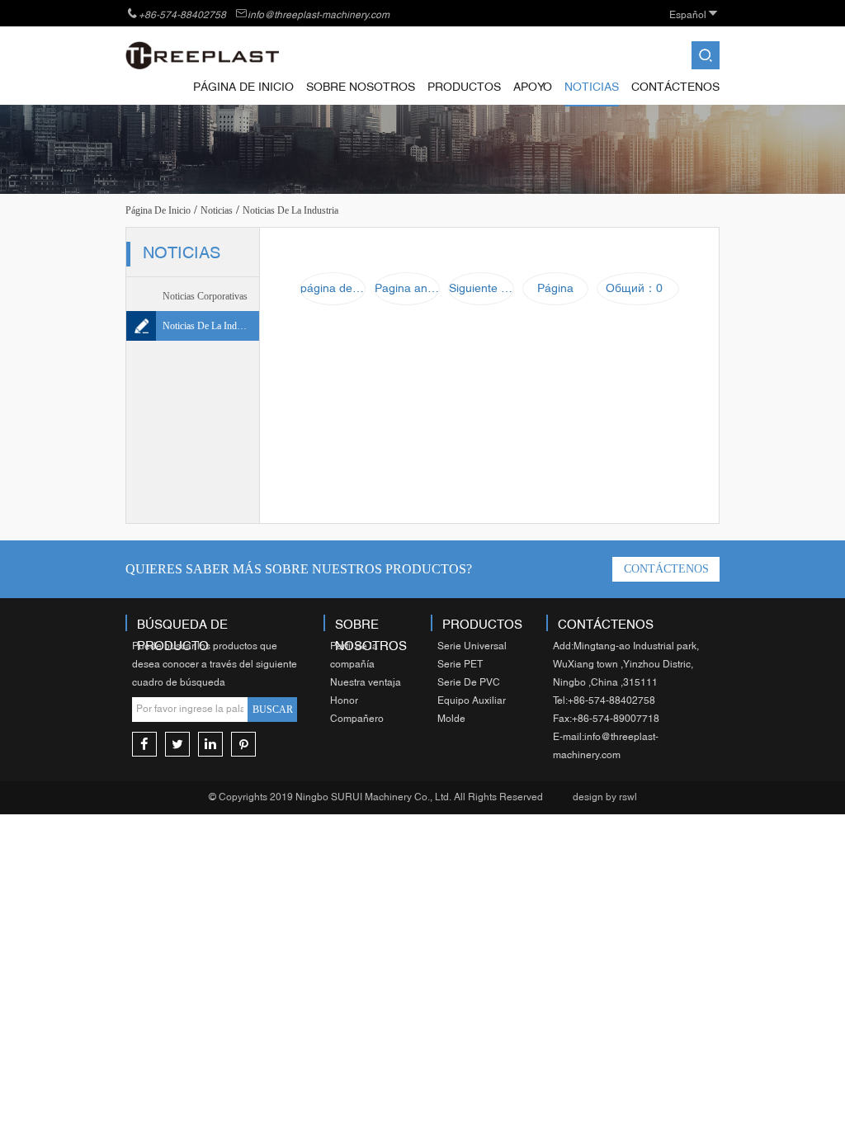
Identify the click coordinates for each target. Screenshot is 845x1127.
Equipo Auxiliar (471, 701)
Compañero (357, 719)
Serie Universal (472, 647)
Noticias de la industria (210, 326)
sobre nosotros (360, 88)
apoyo (532, 88)
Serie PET (460, 665)
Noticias (591, 88)
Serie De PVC (468, 683)
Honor (344, 701)
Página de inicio (158, 210)
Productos (464, 88)
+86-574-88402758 (182, 16)
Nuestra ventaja (365, 683)
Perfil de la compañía (354, 656)
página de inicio (243, 88)
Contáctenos (675, 88)
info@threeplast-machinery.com (318, 16)
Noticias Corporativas (205, 296)
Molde (451, 719)
